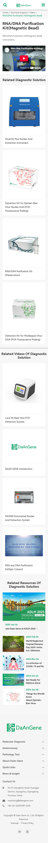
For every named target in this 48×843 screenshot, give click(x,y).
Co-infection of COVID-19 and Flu (35, 665)
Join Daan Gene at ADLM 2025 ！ (21, 628)
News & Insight (11, 773)
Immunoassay (10, 748)
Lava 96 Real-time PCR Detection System (23, 420)
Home (5, 12)
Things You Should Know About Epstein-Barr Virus (35, 699)
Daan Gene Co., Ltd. (25, 815)
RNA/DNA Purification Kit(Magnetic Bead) (22, 15)
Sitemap (15, 823)
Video (32, 12)
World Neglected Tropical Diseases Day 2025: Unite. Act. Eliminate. (34, 646)
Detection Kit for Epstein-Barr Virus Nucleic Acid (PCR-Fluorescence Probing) (21, 207)
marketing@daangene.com (20, 800)
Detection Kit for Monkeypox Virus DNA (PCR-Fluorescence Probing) (23, 337)
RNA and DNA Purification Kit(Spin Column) (23, 567)
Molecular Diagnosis (14, 741)
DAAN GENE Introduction (22, 469)
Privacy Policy (27, 823)
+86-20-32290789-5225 (19, 806)
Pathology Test (11, 754)
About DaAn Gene (13, 761)
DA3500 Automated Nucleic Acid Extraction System (23, 518)
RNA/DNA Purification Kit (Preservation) (18, 273)
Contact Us (9, 781)
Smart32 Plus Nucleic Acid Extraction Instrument (18, 141)
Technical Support (19, 12)
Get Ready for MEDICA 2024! (33, 681)
